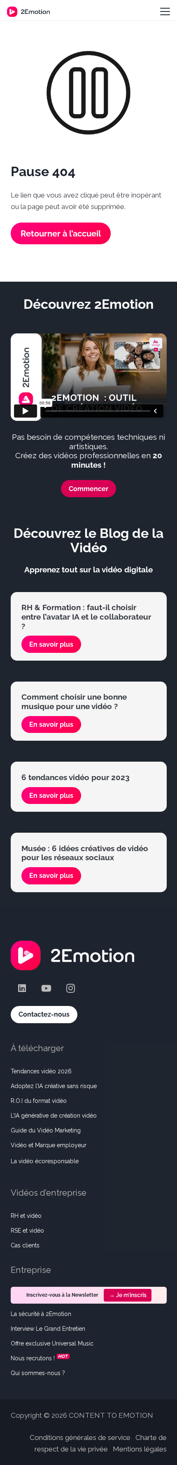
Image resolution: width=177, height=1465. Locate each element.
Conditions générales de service (80, 1437)
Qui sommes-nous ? (38, 1373)
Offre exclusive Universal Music (52, 1343)
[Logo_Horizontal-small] (28, 12)
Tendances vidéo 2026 (41, 1071)
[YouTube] (46, 988)
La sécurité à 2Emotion (41, 1314)
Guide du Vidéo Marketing (46, 1130)
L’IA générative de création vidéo (54, 1115)
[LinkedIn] (22, 988)
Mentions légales (140, 1449)
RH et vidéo (26, 1215)
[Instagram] (70, 988)
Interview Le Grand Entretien (48, 1328)
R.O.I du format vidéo (39, 1101)
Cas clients (25, 1245)
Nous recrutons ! (33, 1358)
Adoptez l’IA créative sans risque (54, 1086)
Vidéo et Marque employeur (48, 1145)
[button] (164, 11)
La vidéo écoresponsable (45, 1161)
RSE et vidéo (27, 1230)
